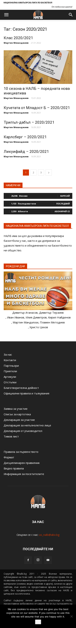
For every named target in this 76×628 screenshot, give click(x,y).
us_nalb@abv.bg (49, 535)
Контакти (10, 360)
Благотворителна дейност (21, 388)
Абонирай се (62, 211)
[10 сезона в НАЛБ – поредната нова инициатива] (38, 67)
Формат (9, 457)
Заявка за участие (15, 408)
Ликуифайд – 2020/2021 (26, 151)
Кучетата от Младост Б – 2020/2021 (37, 108)
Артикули (10, 377)
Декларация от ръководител (23, 431)
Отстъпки (10, 382)
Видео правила (14, 468)
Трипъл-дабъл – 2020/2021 (29, 122)
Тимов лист (11, 436)
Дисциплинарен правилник (22, 463)
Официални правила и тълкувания (26, 393)
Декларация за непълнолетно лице (27, 425)
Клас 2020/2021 (18, 38)
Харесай (65, 195)
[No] (71, 616)
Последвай (63, 203)
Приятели (10, 371)
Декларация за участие (19, 420)
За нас (8, 354)
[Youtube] (48, 560)
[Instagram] (38, 560)
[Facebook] (28, 560)
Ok (38, 621)
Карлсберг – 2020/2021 (25, 137)
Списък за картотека (17, 414)
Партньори (11, 365)
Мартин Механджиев (16, 42)
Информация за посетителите (24, 474)
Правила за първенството (21, 452)
